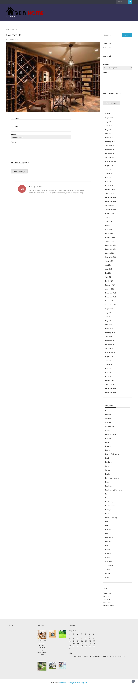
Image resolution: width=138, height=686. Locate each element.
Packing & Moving (111, 518)
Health (107, 474)
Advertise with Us (109, 605)
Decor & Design (110, 434)
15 (90, 641)
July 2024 (108, 217)
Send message (19, 171)
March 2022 (109, 329)
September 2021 (110, 353)
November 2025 (110, 154)
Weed (107, 577)
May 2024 (108, 225)
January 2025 (109, 193)
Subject (14, 134)
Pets (106, 526)
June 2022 (108, 317)
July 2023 (108, 265)
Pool (106, 534)
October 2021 (109, 349)
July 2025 (108, 170)
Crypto (107, 430)
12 (78, 641)
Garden (107, 466)
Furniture (108, 462)
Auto (106, 410)
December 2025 (110, 150)
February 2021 (110, 380)
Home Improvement (112, 478)
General (107, 470)
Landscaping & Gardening (113, 490)
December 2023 (110, 245)
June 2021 (108, 364)
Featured (108, 446)
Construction (109, 426)
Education (108, 438)
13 (82, 641)
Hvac (107, 482)
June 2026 (108, 126)
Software (108, 554)
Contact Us (107, 593)
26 (78, 646)
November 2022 (110, 297)
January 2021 (109, 384)
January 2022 (109, 337)
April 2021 (108, 372)
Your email (14, 126)
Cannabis (108, 418)
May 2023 (108, 273)
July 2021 (108, 361)
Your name (15, 118)
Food (107, 458)
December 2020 (110, 388)
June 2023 (108, 269)
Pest (106, 522)
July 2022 (108, 313)
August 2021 (109, 357)
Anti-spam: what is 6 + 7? (20, 162)
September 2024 (110, 209)
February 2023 (110, 285)
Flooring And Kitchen (112, 454)
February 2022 (110, 333)
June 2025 (108, 173)
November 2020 (110, 392)
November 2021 (110, 345)
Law (106, 494)
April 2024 (108, 229)
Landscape (109, 486)
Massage (108, 510)
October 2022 (109, 301)
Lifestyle (108, 498)
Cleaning (108, 422)
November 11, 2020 (12, 39)
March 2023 (109, 281)
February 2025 (110, 189)
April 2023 (108, 277)
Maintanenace (110, 506)
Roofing (108, 542)
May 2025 (108, 177)
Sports (107, 558)
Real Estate (109, 538)
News (107, 514)
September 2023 (110, 257)
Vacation (108, 573)
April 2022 (108, 325)
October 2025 (109, 158)
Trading (107, 569)
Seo (106, 546)
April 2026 (108, 134)
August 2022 (109, 309)
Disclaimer (106, 599)
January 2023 (109, 289)
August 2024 (109, 213)
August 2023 (109, 261)
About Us (106, 596)
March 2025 (109, 185)
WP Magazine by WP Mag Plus (77, 683)
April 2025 (108, 181)
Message (14, 142)
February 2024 (110, 237)
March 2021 (109, 376)
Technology (109, 565)
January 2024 (109, 241)
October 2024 (109, 205)
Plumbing (108, 530)
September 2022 (110, 305)
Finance (108, 450)
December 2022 (110, 293)
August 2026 (109, 118)
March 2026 (109, 138)
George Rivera (35, 186)
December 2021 (110, 341)
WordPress (63, 683)
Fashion (107, 442)
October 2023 (109, 253)
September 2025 (110, 162)
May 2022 (108, 321)
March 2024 (109, 233)
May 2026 (108, 130)
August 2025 (109, 166)
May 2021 (108, 368)
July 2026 (108, 122)
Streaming (108, 562)
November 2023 (110, 249)
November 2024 (110, 201)
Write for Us (107, 602)
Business (108, 414)
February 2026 (110, 142)
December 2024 (110, 197)
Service (107, 550)
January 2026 (109, 146)
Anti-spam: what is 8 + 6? (112, 94)
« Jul (70, 653)
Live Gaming (109, 502)
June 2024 (108, 221)
